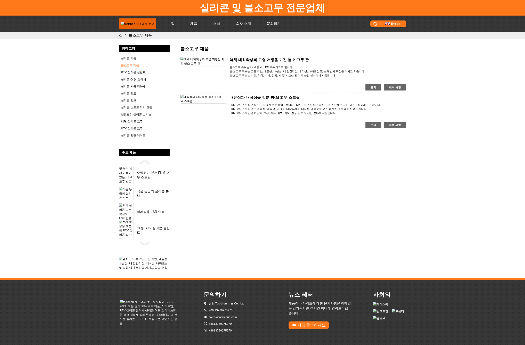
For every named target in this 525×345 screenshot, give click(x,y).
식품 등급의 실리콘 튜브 (153, 193)
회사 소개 (243, 24)
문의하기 (274, 24)
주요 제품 (154, 306)
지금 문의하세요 (311, 325)
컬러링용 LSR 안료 (151, 212)
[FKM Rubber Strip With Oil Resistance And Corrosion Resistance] (203, 99)
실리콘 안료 (128, 93)
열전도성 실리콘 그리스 (136, 114)
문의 (373, 87)
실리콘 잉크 (128, 100)
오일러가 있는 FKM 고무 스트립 (153, 175)
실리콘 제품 (128, 58)
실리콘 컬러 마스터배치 (154, 314)
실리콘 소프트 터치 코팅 (136, 107)
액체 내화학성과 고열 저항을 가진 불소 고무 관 (269, 60)
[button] (144, 162)
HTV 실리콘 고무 (132, 128)
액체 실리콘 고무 (132, 121)
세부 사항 (395, 87)
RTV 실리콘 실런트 (133, 72)
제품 (193, 24)
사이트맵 (167, 306)
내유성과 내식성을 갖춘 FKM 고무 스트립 (265, 97)
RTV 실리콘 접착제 (132, 310)
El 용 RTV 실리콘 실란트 (153, 230)
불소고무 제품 (140, 35)
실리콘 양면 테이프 (133, 135)
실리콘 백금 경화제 (133, 86)
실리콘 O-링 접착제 (133, 79)
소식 (216, 24)
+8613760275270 (220, 323)
